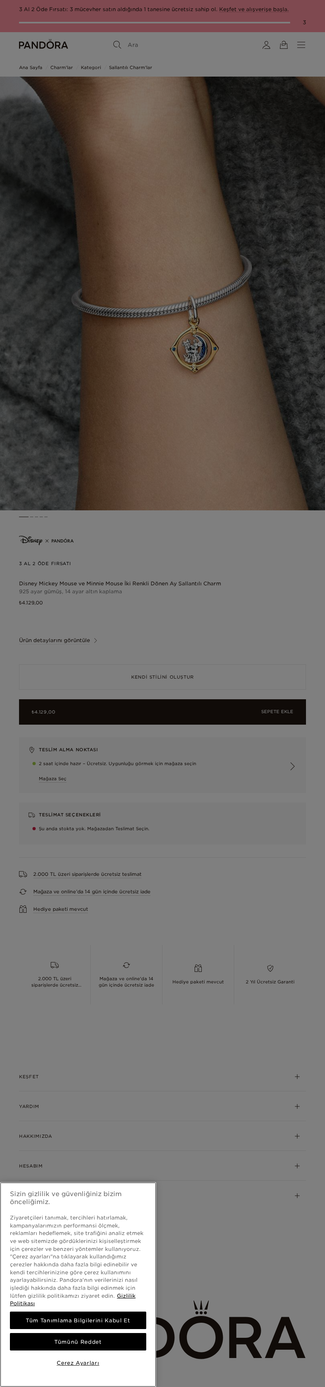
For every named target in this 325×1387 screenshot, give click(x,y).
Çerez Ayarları (78, 1363)
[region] (78, 1284)
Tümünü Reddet (78, 1342)
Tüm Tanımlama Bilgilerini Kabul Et (78, 1320)
